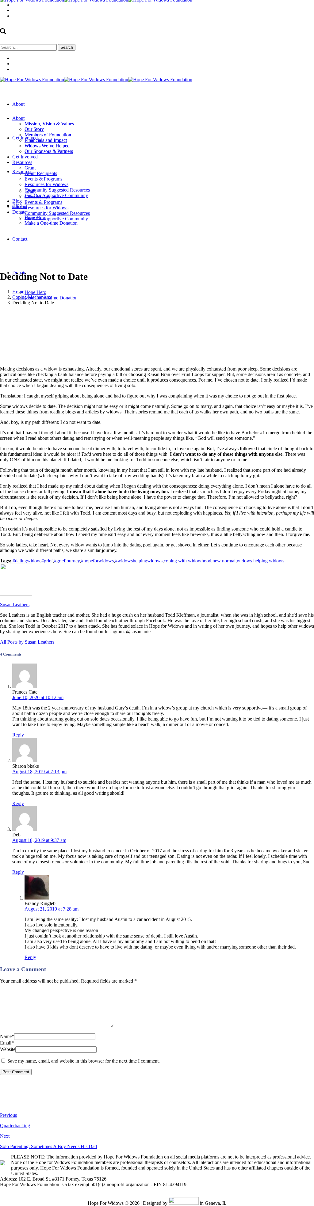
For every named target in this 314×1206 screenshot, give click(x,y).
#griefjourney (67, 560)
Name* (7, 1036)
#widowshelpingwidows (139, 560)
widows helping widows (260, 560)
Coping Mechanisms (32, 297)
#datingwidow (26, 560)
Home (18, 291)
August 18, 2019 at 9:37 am (39, 840)
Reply (18, 734)
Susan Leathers (180, 313)
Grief (114, 313)
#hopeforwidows (97, 560)
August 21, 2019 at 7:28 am (51, 908)
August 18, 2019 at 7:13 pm (39, 771)
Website (7, 1049)
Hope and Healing (139, 313)
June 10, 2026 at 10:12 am (37, 697)
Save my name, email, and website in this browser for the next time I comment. (83, 1060)
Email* (7, 1042)
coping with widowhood (187, 560)
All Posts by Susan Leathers (27, 642)
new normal (224, 560)
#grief (47, 560)
